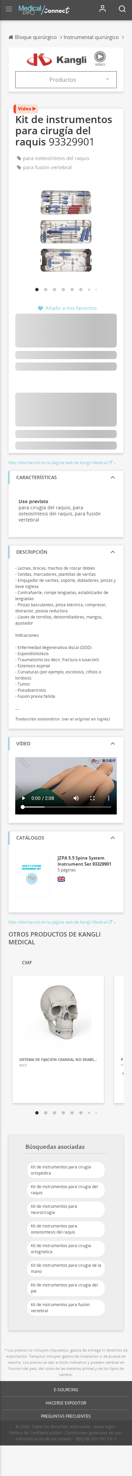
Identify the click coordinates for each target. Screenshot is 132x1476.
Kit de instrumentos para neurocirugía (54, 1209)
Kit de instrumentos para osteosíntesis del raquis (54, 1229)
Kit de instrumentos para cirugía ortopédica (61, 1170)
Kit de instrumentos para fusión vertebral (60, 1308)
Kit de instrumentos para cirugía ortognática (61, 1249)
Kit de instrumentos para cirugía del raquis (64, 1190)
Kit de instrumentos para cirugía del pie (64, 1288)
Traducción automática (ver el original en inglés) (62, 719)
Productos (62, 79)
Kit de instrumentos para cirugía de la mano (66, 1268)
